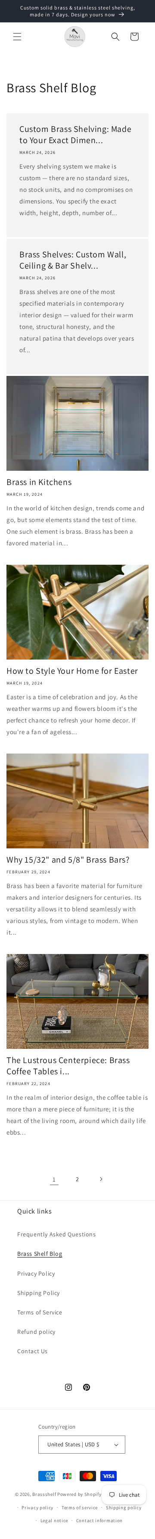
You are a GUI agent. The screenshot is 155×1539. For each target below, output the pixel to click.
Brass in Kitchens (38, 482)
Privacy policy (37, 1508)
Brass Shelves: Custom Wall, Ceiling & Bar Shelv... (72, 260)
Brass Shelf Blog (39, 1253)
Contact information (99, 1520)
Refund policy (36, 1332)
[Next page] (100, 1179)
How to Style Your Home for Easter (72, 670)
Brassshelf (44, 1494)
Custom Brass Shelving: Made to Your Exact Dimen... (75, 134)
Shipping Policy (38, 1293)
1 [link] (54, 1179)
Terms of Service (39, 1312)
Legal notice (54, 1520)
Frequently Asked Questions (56, 1234)
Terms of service (80, 1508)
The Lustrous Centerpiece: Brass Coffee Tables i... (68, 1065)
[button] (17, 36)
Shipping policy (124, 1508)
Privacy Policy (36, 1273)
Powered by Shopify (79, 1494)
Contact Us (32, 1351)
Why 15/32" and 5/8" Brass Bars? (68, 859)
